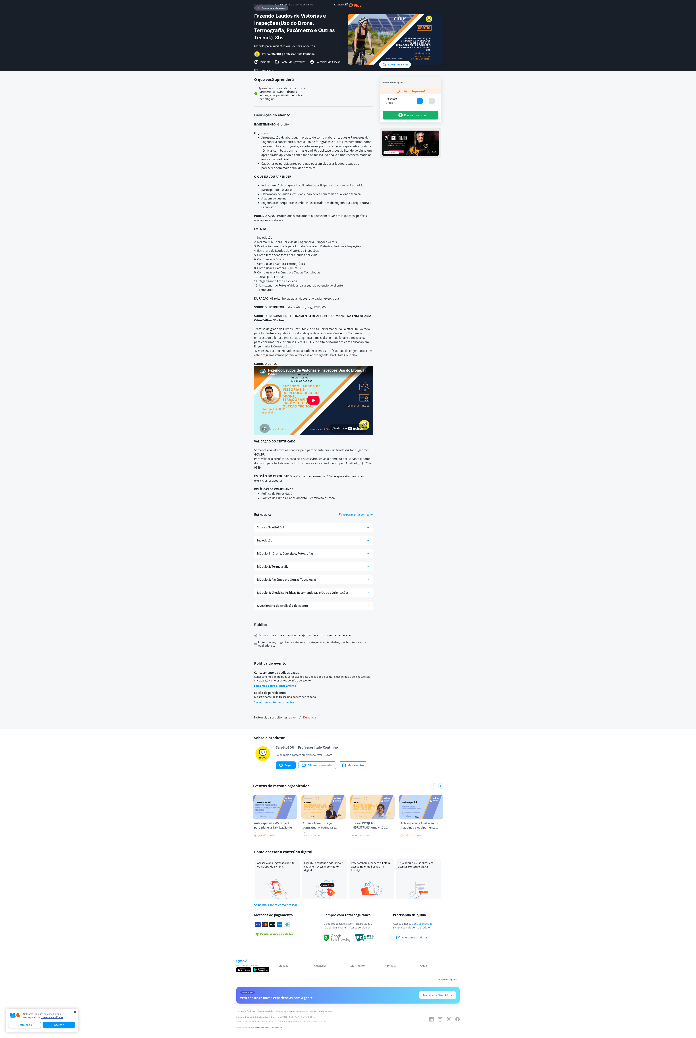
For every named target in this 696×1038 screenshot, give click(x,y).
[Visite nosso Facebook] (457, 1019)
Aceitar (59, 1025)
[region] (42, 1020)
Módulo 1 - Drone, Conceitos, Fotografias (285, 553)
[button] (15, 1015)
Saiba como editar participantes (274, 702)
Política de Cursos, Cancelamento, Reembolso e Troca (298, 498)
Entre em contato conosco (268, 1027)
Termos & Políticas (52, 1017)
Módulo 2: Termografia (273, 567)
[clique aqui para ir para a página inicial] (348, 5)
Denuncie (309, 717)
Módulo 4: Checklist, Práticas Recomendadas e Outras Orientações (303, 593)
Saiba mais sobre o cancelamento (275, 685)
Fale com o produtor (320, 765)
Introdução (264, 540)
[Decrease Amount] (420, 101)
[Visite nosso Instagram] (440, 1019)
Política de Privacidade (276, 494)
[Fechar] (75, 1012)
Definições (25, 1025)
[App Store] (243, 969)
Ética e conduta (265, 1010)
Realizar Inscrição (413, 115)
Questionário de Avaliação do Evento (282, 606)
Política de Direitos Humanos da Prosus (296, 1010)
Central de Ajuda (422, 923)
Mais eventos (356, 765)
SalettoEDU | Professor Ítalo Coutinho (294, 5)
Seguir (289, 765)
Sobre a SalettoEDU (270, 527)
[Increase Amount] (432, 101)
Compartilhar (398, 64)
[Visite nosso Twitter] (449, 1019)
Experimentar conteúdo (358, 514)
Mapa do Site (325, 1010)
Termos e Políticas (245, 1010)
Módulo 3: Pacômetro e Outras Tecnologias (286, 580)
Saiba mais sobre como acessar (275, 905)
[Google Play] (261, 969)
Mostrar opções (449, 979)
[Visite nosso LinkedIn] (431, 1019)
